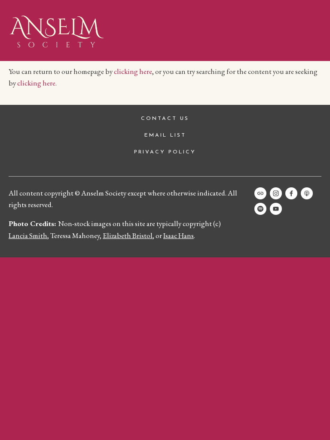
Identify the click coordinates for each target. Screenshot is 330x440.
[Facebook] (291, 193)
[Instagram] (276, 193)
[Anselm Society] (276, 209)
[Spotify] (260, 209)
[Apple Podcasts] (307, 193)
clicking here (133, 71)
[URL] (260, 193)
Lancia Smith (28, 235)
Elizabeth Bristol (128, 235)
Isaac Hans (178, 235)
